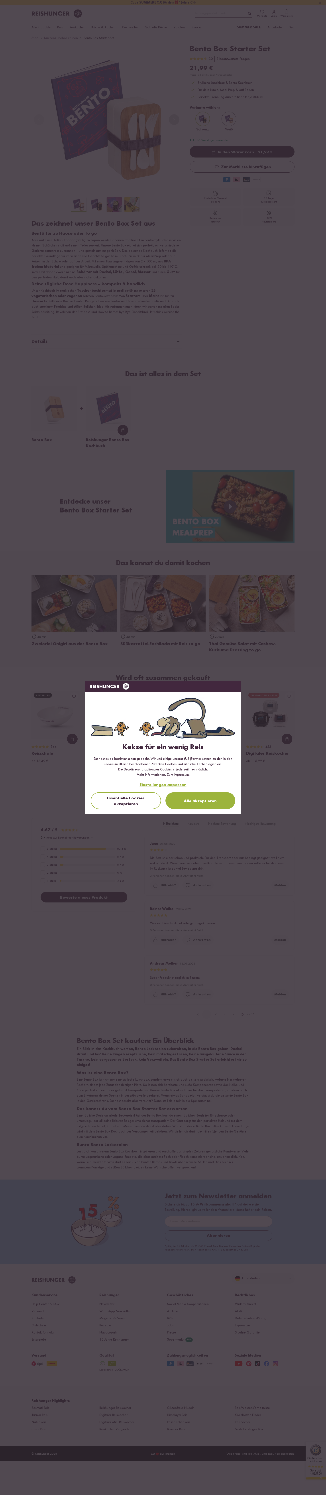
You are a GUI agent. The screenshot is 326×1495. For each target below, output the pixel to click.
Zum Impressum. (178, 775)
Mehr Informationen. (151, 775)
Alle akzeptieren (200, 801)
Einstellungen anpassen (163, 785)
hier (192, 769)
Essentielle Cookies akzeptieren (126, 801)
